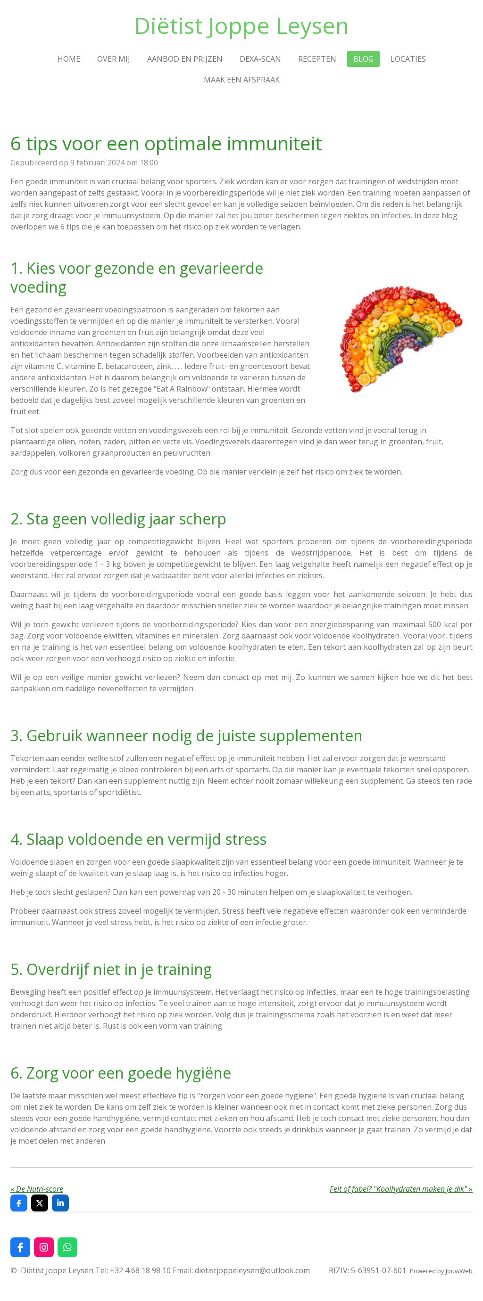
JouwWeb (459, 1271)
